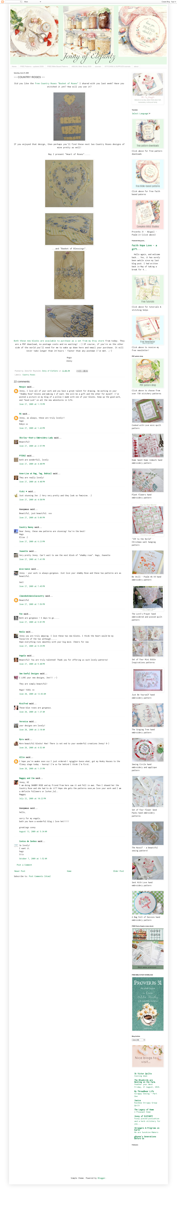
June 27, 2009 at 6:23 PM (32, 541)
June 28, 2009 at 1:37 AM (32, 712)
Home (14, 66)
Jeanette (23, 551)
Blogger (101, 1178)
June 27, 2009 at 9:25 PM (32, 646)
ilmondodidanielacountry (31, 596)
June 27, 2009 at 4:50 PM (32, 500)
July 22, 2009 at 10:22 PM (32, 798)
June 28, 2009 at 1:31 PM (32, 768)
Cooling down (140, 1076)
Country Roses (29, 375)
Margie (22, 387)
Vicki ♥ (23, 491)
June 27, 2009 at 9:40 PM (32, 664)
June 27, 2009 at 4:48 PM (32, 482)
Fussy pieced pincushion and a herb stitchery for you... (147, 1121)
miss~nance (24, 569)
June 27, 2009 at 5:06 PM (32, 517)
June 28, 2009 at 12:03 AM (32, 694)
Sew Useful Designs (29, 673)
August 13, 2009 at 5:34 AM (33, 831)
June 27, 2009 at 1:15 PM (32, 404)
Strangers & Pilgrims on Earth (146, 1129)
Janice (137, 1100)
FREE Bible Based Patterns (57, 66)
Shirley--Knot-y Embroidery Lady (36, 438)
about (136, 66)
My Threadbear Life (144, 1091)
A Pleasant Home (142, 1112)
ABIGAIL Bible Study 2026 (81, 66)
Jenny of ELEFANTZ (143, 1116)
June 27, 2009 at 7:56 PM (32, 604)
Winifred (23, 703)
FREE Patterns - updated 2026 (32, 66)
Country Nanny (26, 527)
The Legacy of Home (144, 1109)
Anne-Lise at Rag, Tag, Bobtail (35, 473)
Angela (22, 656)
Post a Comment (24, 865)
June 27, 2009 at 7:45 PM (32, 586)
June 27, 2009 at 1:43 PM (32, 428)
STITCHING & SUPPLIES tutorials (117, 66)
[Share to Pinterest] (87, 371)
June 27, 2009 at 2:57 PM (32, 446)
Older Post (118, 871)
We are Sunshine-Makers (146, 1132)
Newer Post (19, 871)
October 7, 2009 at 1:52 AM (33, 858)
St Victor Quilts (143, 1073)
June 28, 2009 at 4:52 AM (32, 747)
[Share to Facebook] (84, 371)
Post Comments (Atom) (40, 876)
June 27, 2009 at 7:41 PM (32, 559)
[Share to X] (82, 371)
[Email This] (77, 371)
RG (20, 414)
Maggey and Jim (26, 778)
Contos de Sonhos (28, 841)
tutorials (98, 66)
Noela (22, 632)
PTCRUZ (22, 456)
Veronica (23, 721)
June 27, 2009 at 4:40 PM (32, 464)
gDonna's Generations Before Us (145, 1137)
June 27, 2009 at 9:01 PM (32, 622)
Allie (22, 757)
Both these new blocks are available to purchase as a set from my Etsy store (59, 340)
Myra (21, 739)
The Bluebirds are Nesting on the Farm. (145, 1081)
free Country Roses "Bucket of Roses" (56, 83)
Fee (21, 614)
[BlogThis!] (80, 371)
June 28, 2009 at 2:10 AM (32, 730)
